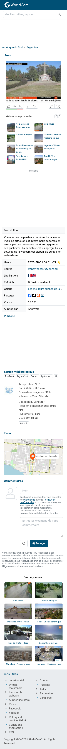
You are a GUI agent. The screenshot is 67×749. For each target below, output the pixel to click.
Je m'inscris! (16, 680)
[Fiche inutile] (21, 106)
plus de (24, 423)
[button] (52, 106)
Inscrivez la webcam (15, 694)
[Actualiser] (56, 376)
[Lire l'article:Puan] (30, 275)
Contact (44, 680)
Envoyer (40, 543)
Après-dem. (46, 376)
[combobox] (33, 14)
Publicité (45, 684)
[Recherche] (59, 14)
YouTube (14, 712)
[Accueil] (16, 4)
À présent (9, 376)
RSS (11, 732)
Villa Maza (49, 124)
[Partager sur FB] (29, 295)
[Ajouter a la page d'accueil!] (35, 106)
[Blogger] (38, 295)
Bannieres (46, 697)
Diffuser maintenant (15, 686)
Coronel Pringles (24, 134)
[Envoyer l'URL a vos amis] (42, 295)
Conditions (29, 499)
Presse (13, 704)
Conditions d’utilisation (16, 726)
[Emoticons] (24, 543)
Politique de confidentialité (17, 719)
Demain (34, 376)
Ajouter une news (19, 700)
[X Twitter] (34, 295)
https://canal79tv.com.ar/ (43, 269)
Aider (43, 689)
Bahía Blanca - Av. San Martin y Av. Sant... (24, 148)
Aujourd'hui (22, 376)
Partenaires (46, 693)
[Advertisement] (33, 30)
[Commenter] (29, 106)
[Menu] (58, 5)
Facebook (15, 708)
